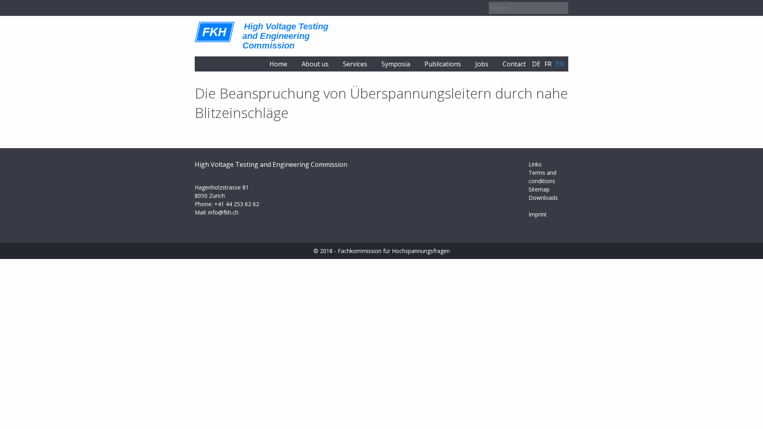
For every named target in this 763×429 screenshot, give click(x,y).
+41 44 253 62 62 (236, 204)
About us (315, 64)
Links (535, 164)
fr (548, 64)
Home (278, 64)
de (536, 64)
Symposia (396, 64)
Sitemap (539, 189)
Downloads (543, 197)
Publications (442, 64)
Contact (514, 64)
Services (355, 64)
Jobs (481, 64)
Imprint (538, 214)
